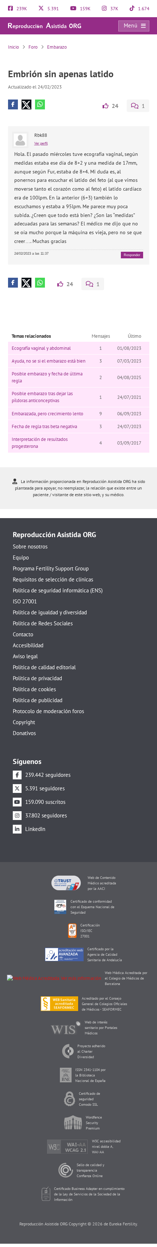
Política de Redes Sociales (43, 623)
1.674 (143, 8)
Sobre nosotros (30, 546)
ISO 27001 (25, 601)
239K (21, 8)
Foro (33, 47)
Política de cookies (34, 689)
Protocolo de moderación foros (48, 711)
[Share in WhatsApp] (40, 104)
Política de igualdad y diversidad (50, 612)
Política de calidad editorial (44, 667)
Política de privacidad (37, 678)
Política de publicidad (37, 700)
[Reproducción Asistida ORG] (44, 25)
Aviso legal (25, 656)
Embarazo (57, 47)
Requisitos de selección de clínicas (53, 579)
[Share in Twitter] (26, 104)
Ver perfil (41, 143)
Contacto (23, 634)
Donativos (24, 733)
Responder (132, 255)
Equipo (21, 557)
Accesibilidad (28, 645)
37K (113, 8)
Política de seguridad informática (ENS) (58, 590)
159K (85, 8)
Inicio (13, 47)
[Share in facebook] (13, 104)
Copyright (24, 722)
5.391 (52, 8)
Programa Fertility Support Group (51, 568)
